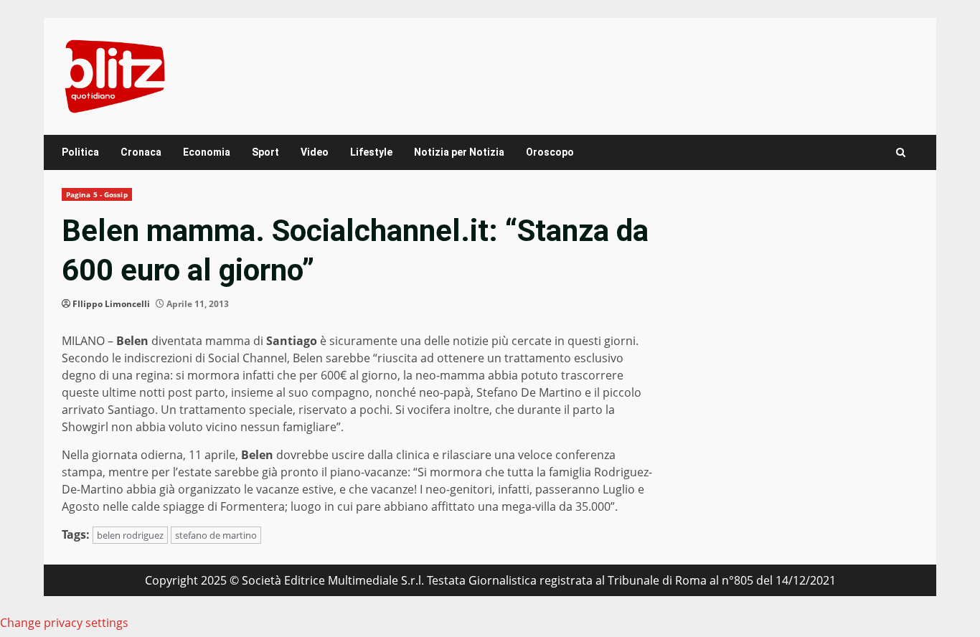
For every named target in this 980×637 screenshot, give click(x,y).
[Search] (900, 152)
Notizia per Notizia (459, 152)
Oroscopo (550, 152)
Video (315, 152)
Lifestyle (371, 152)
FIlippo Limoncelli (111, 304)
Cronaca (141, 152)
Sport (265, 152)
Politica (80, 152)
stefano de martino (216, 535)
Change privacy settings (64, 623)
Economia (206, 152)
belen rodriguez (130, 535)
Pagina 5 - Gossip (97, 194)
